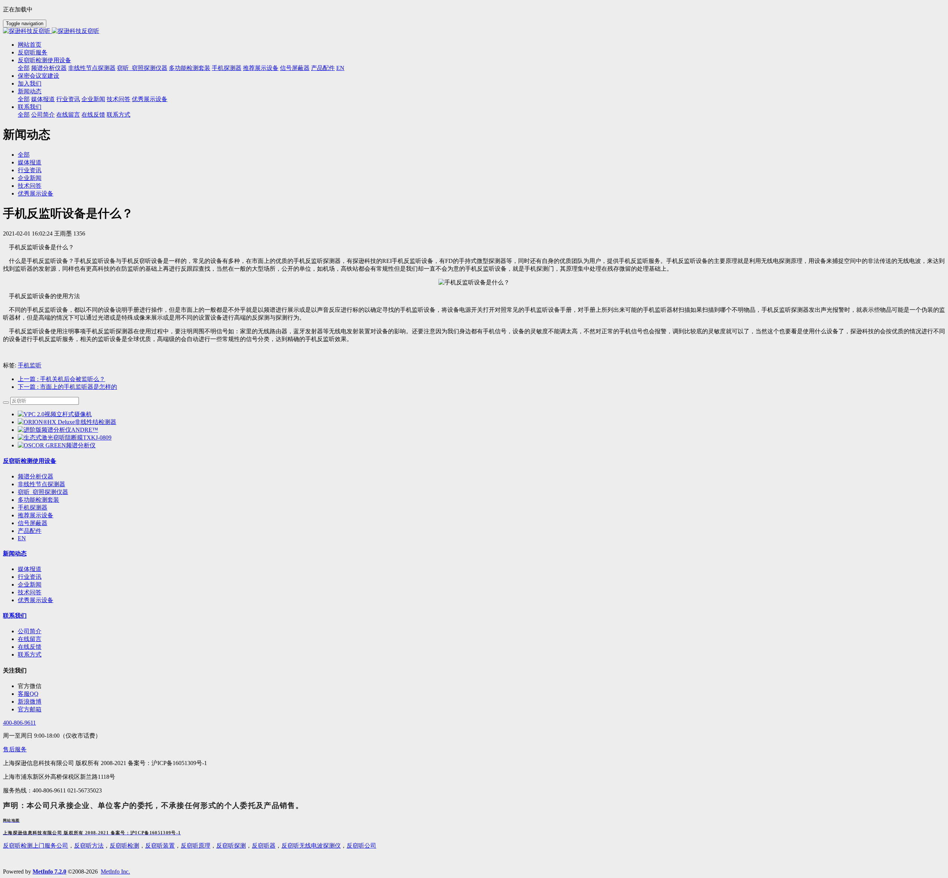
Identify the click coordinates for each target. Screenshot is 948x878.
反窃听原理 (195, 845)
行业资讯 (29, 170)
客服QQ (28, 694)
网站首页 (29, 44)
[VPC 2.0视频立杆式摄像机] (55, 414)
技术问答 (29, 186)
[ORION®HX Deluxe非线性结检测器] (67, 422)
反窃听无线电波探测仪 (311, 845)
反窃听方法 (89, 845)
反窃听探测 (231, 845)
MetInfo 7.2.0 (49, 871)
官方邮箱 (29, 709)
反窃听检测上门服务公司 (35, 845)
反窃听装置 (160, 845)
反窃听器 (264, 845)
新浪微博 (29, 701)
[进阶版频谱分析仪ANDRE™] (58, 430)
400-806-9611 (19, 723)
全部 (24, 68)
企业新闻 (29, 178)
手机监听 (29, 365)
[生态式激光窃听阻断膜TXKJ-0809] (64, 437)
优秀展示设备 (35, 193)
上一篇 (61, 379)
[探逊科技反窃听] (474, 31)
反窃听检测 (124, 845)
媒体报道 (29, 162)
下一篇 (67, 387)
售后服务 (15, 749)
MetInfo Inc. (115, 871)
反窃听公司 (361, 845)
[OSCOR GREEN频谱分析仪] (57, 445)
